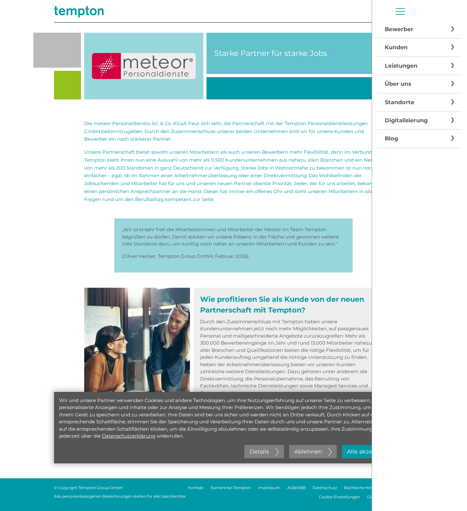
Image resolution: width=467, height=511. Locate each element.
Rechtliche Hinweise (363, 487)
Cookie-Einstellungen (339, 496)
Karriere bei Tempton (231, 487)
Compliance (401, 487)
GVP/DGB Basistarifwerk (390, 496)
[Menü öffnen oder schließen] (400, 11)
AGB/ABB (296, 487)
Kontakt (196, 487)
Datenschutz (325, 487)
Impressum (269, 487)
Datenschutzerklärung (128, 436)
